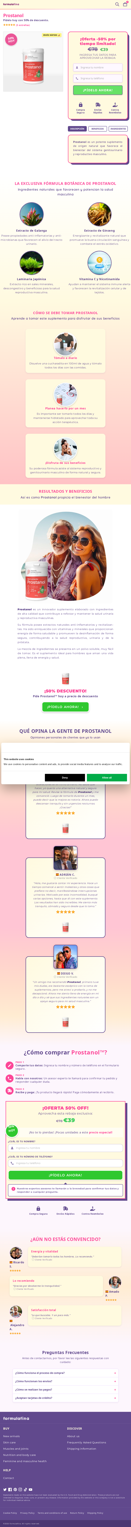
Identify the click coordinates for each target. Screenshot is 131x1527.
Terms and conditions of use (52, 1512)
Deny (65, 777)
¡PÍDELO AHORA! (98, 90)
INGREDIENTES (118, 128)
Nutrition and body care (19, 1455)
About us (73, 1436)
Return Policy (77, 1512)
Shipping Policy (95, 1512)
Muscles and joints (16, 1448)
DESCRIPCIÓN (77, 128)
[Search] (117, 4)
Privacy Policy (27, 1512)
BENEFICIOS (98, 128)
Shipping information (81, 1448)
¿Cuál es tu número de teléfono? (30, 1156)
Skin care (9, 1442)
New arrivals (11, 1436)
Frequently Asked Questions (86, 1442)
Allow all (107, 777)
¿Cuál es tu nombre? (21, 1141)
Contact (8, 1478)
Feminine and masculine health (25, 1461)
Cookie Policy (10, 1512)
